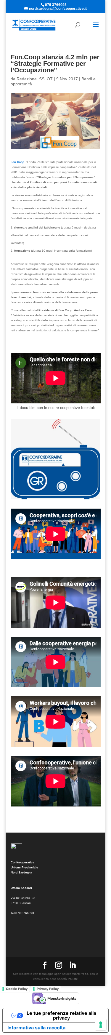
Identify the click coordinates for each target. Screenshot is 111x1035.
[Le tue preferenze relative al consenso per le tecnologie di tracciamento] (100, 1024)
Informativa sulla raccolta (36, 1028)
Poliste (73, 978)
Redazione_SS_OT (35, 78)
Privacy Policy (48, 989)
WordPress (80, 973)
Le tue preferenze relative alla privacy (61, 1015)
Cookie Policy (17, 989)
